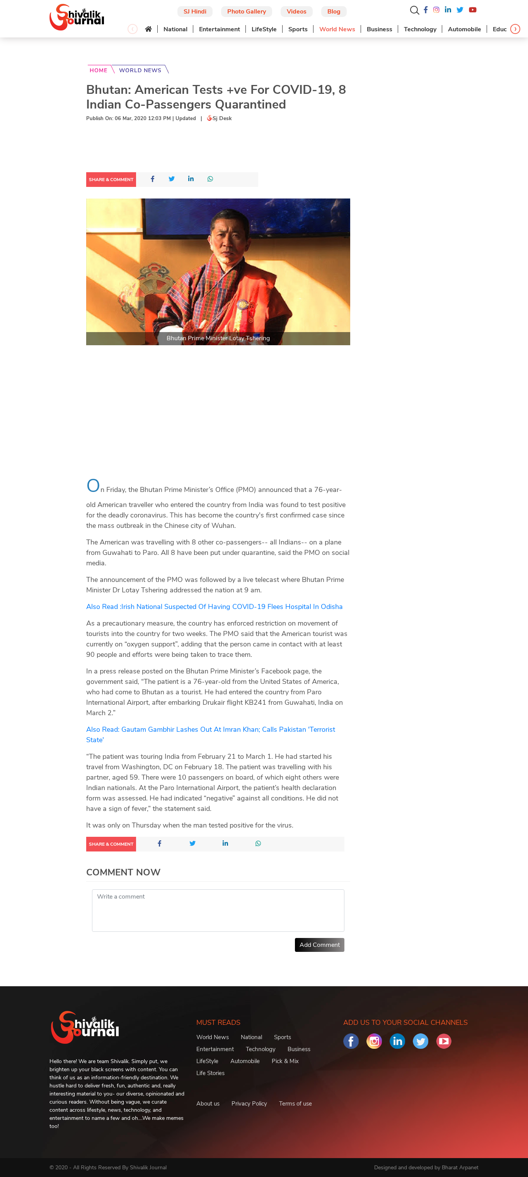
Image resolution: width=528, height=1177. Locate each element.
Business (379, 29)
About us (208, 1103)
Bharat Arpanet (460, 1167)
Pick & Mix (285, 1061)
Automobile (464, 29)
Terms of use (295, 1103)
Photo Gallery (246, 11)
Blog (334, 11)
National (175, 29)
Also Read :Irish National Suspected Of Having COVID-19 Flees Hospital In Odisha (214, 606)
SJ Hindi (195, 11)
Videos (297, 11)
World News (337, 29)
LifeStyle (264, 29)
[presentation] (133, 29)
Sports (298, 29)
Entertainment (219, 29)
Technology (420, 29)
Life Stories (210, 1073)
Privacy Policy (249, 1103)
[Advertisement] (227, 148)
